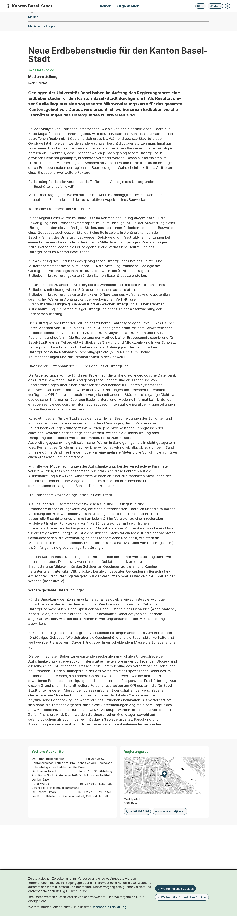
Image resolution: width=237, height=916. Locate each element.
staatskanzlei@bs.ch (171, 811)
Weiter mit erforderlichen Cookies (183, 897)
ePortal (215, 7)
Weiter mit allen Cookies (177, 888)
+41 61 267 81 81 (139, 811)
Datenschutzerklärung (108, 907)
